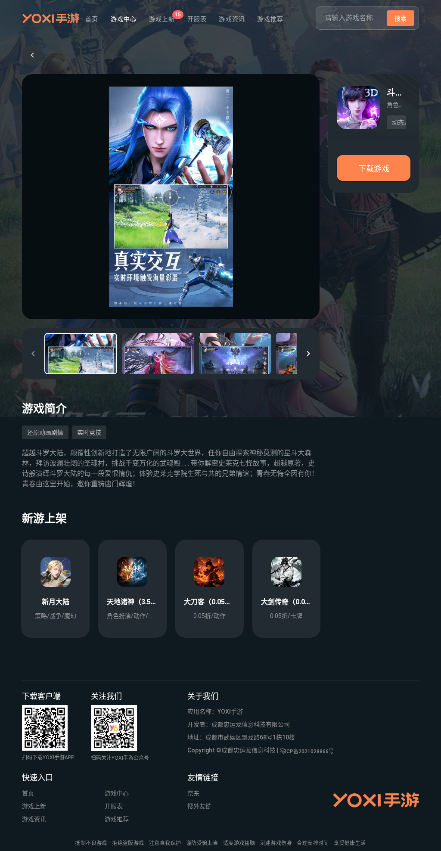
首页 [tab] (92, 19)
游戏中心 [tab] (124, 19)
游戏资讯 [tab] (232, 19)
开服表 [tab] (197, 19)
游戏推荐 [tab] (270, 19)
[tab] (162, 19)
